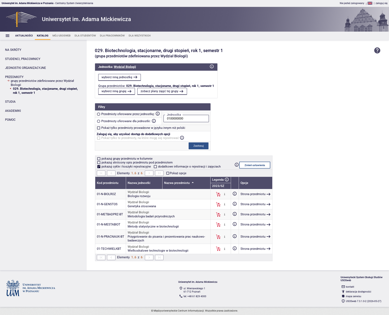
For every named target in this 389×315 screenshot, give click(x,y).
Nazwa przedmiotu (177, 183)
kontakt (350, 286)
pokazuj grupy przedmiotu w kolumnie (127, 158)
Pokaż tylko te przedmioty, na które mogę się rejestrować (140, 138)
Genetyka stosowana (142, 206)
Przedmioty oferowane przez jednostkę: (127, 114)
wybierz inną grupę (114, 91)
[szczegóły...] (225, 194)
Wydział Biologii (125, 67)
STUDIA (10, 102)
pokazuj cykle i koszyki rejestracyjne (126, 166)
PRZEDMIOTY (14, 77)
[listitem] (24, 36)
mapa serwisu (353, 296)
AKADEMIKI (13, 111)
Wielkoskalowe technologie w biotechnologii (158, 250)
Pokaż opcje (178, 173)
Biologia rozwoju (139, 196)
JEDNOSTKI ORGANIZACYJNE (25, 68)
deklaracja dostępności (358, 291)
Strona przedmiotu (252, 194)
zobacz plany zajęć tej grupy (159, 91)
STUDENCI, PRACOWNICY (22, 59)
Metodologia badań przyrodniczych (151, 216)
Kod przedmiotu (107, 183)
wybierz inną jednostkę (117, 77)
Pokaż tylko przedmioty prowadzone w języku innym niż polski (143, 128)
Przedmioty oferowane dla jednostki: (126, 121)
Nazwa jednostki (139, 183)
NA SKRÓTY (13, 50)
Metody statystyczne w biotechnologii (153, 226)
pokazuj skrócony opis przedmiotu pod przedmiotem (137, 162)
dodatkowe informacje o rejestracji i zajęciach (189, 166)
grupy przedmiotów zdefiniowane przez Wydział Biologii (42, 83)
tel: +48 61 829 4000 (195, 296)
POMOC (10, 120)
